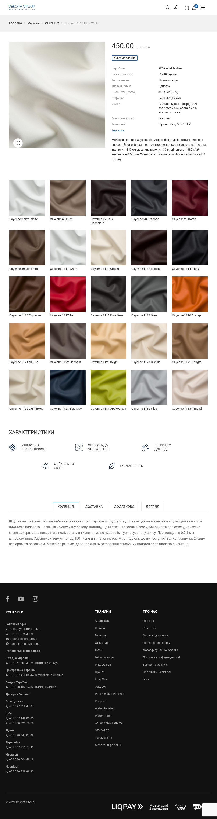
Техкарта (118, 130)
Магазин (34, 23)
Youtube (21, 599)
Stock (186, 7)
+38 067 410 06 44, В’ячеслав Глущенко (36, 675)
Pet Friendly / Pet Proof (110, 693)
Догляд (152, 507)
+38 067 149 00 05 (21, 718)
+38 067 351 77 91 (21, 747)
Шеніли (100, 628)
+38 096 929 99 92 (21, 771)
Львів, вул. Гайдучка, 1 (24, 629)
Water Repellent (105, 708)
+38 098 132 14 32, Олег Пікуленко (32, 687)
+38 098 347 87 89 (21, 735)
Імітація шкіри (104, 657)
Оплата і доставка (155, 635)
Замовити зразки (155, 664)
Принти (100, 672)
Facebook (7, 599)
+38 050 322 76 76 (21, 723)
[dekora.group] (22, 7)
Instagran (35, 599)
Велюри (100, 635)
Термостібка (103, 737)
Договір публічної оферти (160, 650)
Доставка (94, 507)
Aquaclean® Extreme (109, 723)
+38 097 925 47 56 (21, 634)
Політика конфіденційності (161, 657)
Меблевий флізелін (108, 745)
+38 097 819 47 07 (21, 706)
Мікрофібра (103, 664)
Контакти (149, 628)
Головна (15, 23)
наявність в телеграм (24, 644)
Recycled (101, 701)
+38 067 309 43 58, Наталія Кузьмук (33, 663)
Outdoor (100, 686)
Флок (98, 650)
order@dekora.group (23, 638)
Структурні (102, 642)
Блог (146, 679)
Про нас (148, 620)
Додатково (124, 507)
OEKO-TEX (52, 23)
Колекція (65, 507)
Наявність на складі (157, 672)
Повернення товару (156, 642)
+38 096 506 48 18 (21, 759)
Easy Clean (102, 679)
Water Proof (103, 715)
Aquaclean (102, 620)
